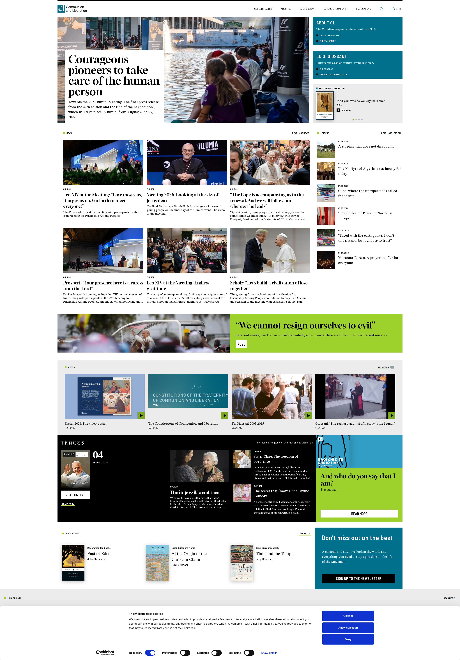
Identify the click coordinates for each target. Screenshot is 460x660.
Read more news (300, 133)
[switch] (185, 653)
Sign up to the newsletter (358, 578)
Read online (75, 495)
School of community (336, 8)
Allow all (348, 615)
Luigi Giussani (307, 8)
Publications (363, 8)
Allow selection (348, 627)
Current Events (263, 8)
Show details (269, 652)
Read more (359, 513)
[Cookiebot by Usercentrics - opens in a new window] (105, 653)
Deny (348, 639)
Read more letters (391, 133)
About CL (286, 8)
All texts (305, 533)
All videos (383, 367)
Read (241, 344)
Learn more (68, 503)
